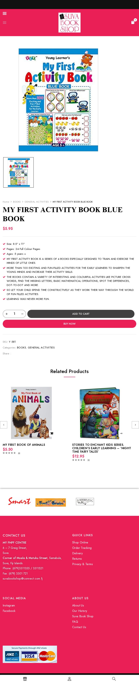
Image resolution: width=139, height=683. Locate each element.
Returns (77, 559)
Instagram (9, 605)
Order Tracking (82, 548)
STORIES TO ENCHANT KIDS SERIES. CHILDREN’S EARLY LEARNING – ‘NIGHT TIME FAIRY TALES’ (101, 448)
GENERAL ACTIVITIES (37, 201)
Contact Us (79, 627)
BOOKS (17, 201)
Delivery (77, 553)
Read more (121, 433)
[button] (132, 22)
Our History (79, 611)
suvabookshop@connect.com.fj (23, 578)
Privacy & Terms (82, 564)
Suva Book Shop (83, 616)
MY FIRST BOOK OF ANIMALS (24, 445)
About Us (78, 605)
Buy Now (69, 324)
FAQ (75, 622)
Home (6, 201)
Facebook (9, 611)
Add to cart (81, 314)
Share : (7, 353)
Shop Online (80, 542)
